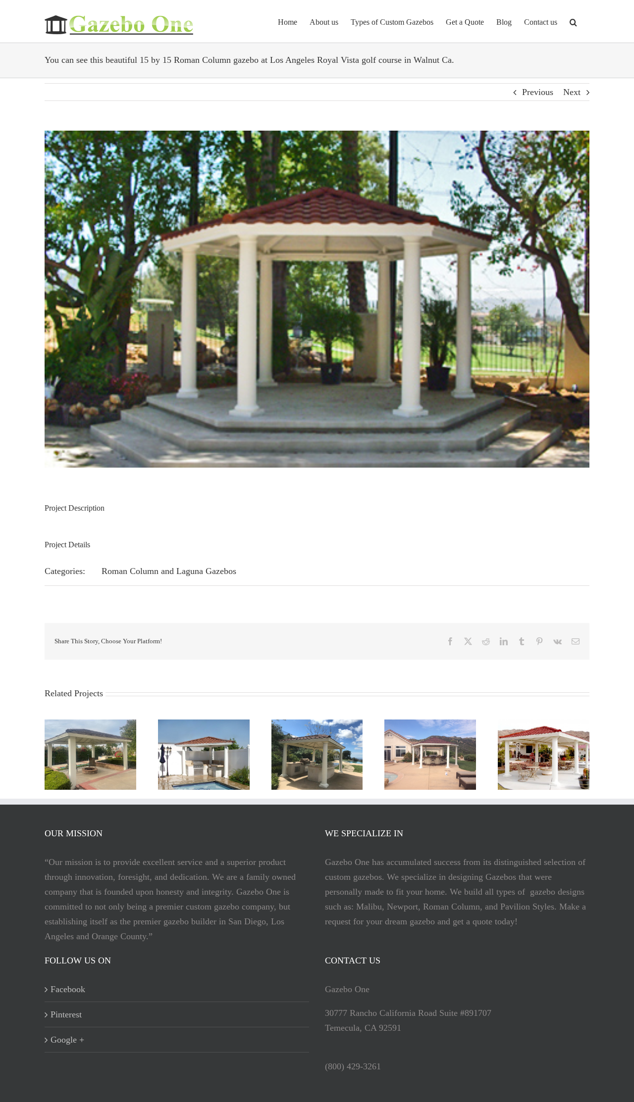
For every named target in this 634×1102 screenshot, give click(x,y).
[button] (573, 21)
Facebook (68, 989)
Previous (537, 92)
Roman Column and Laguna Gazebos (169, 571)
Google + (67, 1040)
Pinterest (66, 1014)
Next (572, 92)
